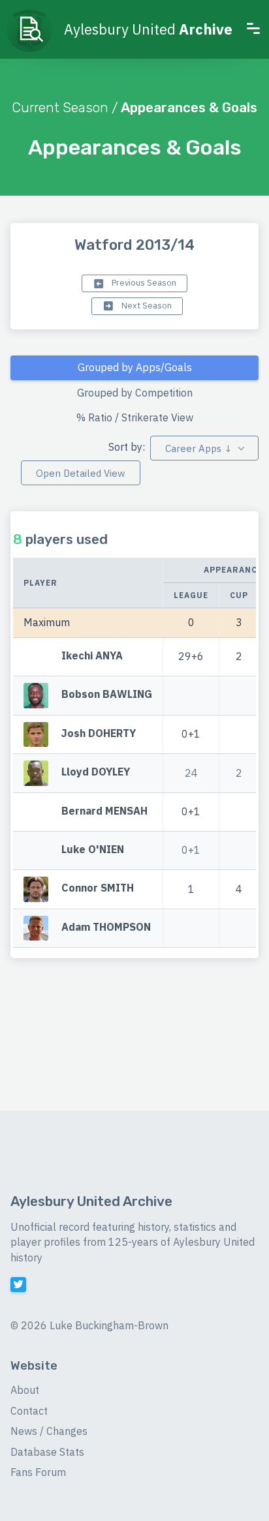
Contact (29, 1410)
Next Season (145, 305)
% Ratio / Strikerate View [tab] (134, 417)
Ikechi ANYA (92, 655)
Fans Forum (38, 1472)
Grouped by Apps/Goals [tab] (135, 367)
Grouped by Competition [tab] (135, 392)
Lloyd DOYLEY (95, 771)
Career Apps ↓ (198, 448)
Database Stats (47, 1451)
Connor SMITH (97, 888)
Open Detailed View (80, 473)
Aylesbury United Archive (91, 1201)
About (24, 1389)
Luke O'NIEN (92, 849)
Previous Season (143, 282)
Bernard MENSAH (104, 810)
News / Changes (48, 1431)
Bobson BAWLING (106, 694)
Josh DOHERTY (98, 733)
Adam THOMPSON (106, 926)
